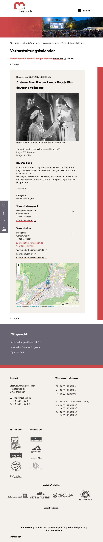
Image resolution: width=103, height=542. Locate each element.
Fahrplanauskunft (24, 220)
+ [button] (18, 265)
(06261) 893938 (26, 246)
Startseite (14, 43)
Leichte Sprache (57, 527)
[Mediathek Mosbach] (63, 496)
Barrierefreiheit (54, 530)
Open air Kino (17, 352)
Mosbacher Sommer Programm (26, 347)
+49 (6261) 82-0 (20, 400)
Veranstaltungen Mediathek (24, 342)
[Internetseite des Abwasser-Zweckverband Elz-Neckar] (85, 496)
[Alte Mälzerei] (40, 496)
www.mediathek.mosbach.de (30, 249)
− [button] (18, 268)
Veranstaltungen (51, 43)
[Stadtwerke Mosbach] (17, 496)
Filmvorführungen (25, 198)
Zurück (15, 64)
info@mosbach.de (22, 397)
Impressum (27, 527)
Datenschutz (41, 527)
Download (58, 58)
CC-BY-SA (51, 306)
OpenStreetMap (34, 306)
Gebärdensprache (76, 527)
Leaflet (19, 306)
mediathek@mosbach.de (31, 242)
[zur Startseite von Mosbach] (18, 7)
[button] (18, 273)
